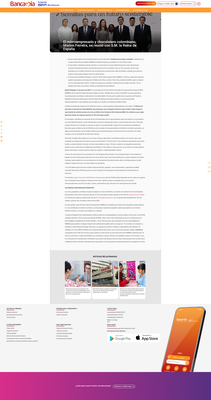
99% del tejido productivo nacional (107, 198)
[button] (198, 3)
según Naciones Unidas (136, 195)
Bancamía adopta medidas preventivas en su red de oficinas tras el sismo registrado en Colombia (105, 290)
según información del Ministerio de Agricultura (89, 177)
